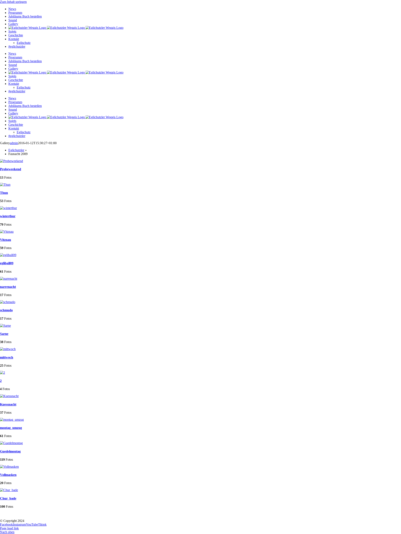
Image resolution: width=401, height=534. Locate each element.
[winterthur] (8, 208)
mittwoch (6, 357)
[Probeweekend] (11, 161)
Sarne (4, 334)
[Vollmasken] (9, 466)
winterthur (7, 216)
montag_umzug (11, 428)
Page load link (9, 528)
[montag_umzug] (12, 419)
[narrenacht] (8, 278)
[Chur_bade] (9, 490)
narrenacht (8, 287)
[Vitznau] (7, 231)
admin (14, 143)
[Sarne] (5, 325)
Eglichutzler (16, 150)
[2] (2, 372)
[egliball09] (8, 255)
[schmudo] (7, 302)
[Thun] (5, 184)
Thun (4, 193)
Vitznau (5, 240)
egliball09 (6, 263)
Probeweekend (10, 169)
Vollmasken (8, 475)
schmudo (6, 310)
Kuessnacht (8, 404)
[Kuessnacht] (9, 396)
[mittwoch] (8, 349)
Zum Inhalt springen (13, 2)
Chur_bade (8, 498)
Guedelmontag (10, 451)
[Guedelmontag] (11, 443)
